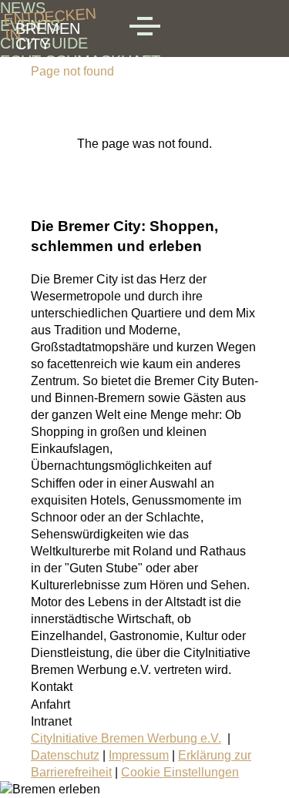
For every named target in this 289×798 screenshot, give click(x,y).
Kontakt (51, 686)
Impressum (139, 755)
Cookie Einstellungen (180, 772)
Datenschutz (65, 755)
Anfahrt (50, 704)
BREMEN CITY (47, 28)
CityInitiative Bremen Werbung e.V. (126, 738)
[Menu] (145, 28)
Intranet (51, 721)
